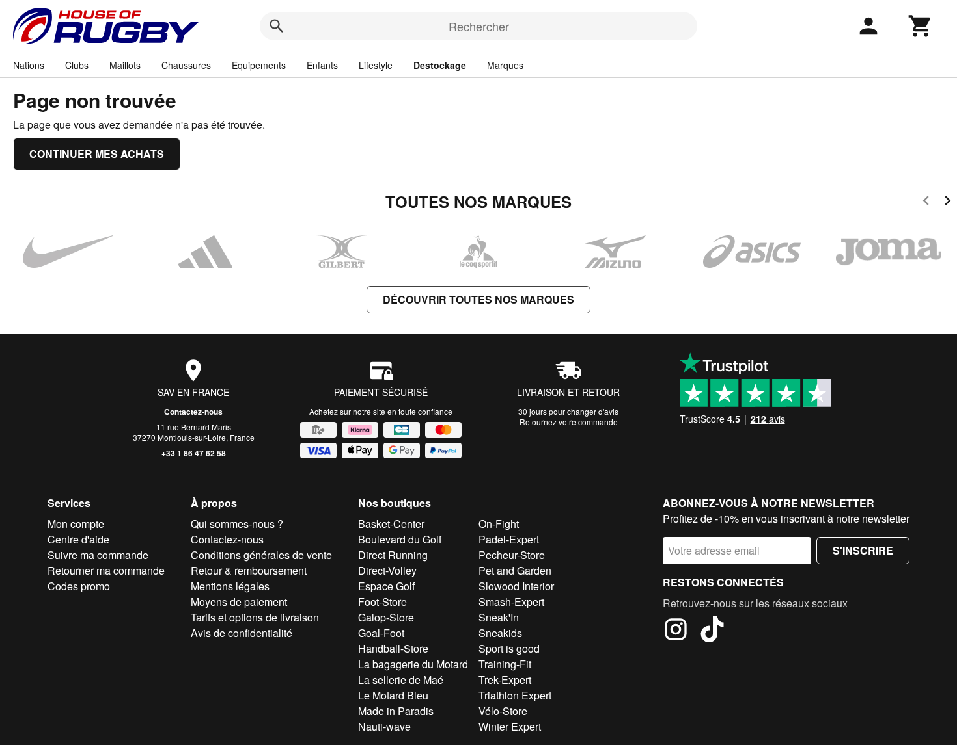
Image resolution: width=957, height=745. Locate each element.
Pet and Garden (514, 570)
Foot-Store (382, 601)
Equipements (259, 65)
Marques (505, 65)
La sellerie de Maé (400, 679)
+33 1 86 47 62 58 (193, 453)
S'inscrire (863, 550)
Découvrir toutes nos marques (478, 299)
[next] (947, 202)
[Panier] (921, 26)
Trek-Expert (504, 679)
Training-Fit (504, 664)
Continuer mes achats (96, 153)
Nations (28, 65)
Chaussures (186, 65)
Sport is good (509, 648)
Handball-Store (393, 648)
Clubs (77, 65)
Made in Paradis (396, 710)
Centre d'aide (78, 539)
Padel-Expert (508, 539)
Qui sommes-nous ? (237, 523)
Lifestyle (376, 65)
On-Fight (498, 523)
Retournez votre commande (569, 421)
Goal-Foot (381, 632)
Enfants (322, 65)
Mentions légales (230, 586)
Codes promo (79, 586)
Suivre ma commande (98, 554)
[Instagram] (676, 631)
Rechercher (479, 26)
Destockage (439, 65)
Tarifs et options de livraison (255, 617)
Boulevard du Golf (399, 539)
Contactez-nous (193, 411)
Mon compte (76, 523)
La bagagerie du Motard (413, 664)
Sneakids (500, 632)
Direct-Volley (387, 570)
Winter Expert (509, 726)
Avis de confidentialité (241, 632)
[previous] (926, 202)
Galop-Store (386, 617)
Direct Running (393, 554)
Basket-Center (391, 523)
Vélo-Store (502, 710)
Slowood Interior (516, 586)
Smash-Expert (511, 601)
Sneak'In (498, 617)
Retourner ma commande (106, 570)
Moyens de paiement (239, 601)
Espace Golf (386, 586)
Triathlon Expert (514, 695)
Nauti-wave (384, 726)
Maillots (125, 65)
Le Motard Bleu (393, 695)
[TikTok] (712, 631)
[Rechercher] (277, 26)
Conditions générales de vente (261, 554)
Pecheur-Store (511, 554)
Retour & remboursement (249, 570)
